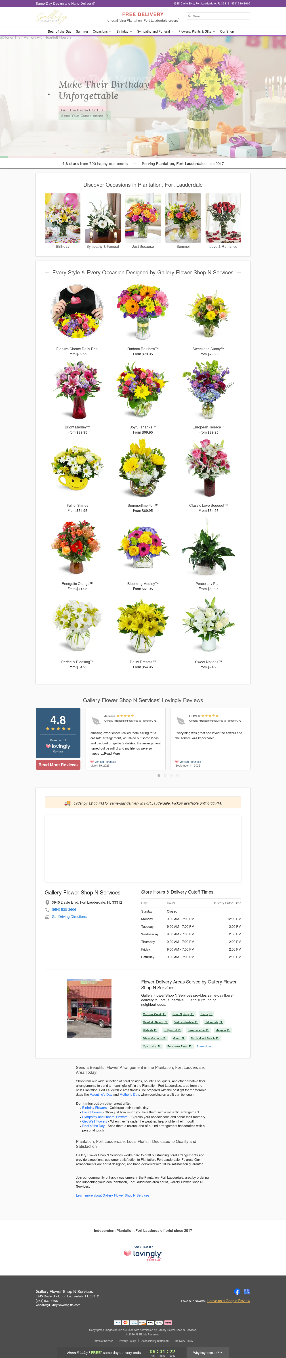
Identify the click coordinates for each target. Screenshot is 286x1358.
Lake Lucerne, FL (198, 1030)
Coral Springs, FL (183, 1014)
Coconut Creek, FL (154, 1014)
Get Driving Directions (69, 916)
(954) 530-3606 (64, 909)
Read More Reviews (58, 765)
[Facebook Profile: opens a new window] (237, 1291)
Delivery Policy (184, 1340)
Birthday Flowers (94, 1107)
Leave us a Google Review (228, 1300)
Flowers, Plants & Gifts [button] (195, 31)
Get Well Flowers (94, 1121)
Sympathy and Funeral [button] (154, 31)
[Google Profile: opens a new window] (247, 1291)
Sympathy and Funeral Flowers (105, 1116)
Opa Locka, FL (152, 1046)
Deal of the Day (60, 31)
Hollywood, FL (172, 1030)
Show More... (205, 1046)
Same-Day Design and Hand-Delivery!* (66, 3)
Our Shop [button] (227, 31)
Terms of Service (103, 1340)
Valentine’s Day (101, 1094)
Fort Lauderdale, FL (186, 1022)
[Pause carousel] (137, 146)
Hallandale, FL (214, 1022)
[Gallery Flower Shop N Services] (68, 17)
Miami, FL (179, 1038)
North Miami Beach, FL (205, 1038)
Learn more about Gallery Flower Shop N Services (112, 1195)
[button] (159, 775)
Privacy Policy (127, 1340)
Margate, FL (223, 1030)
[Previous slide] (49, 94)
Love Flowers (92, 1112)
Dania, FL (206, 1014)
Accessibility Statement (155, 1340)
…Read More (110, 753)
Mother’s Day (129, 1094)
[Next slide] (237, 94)
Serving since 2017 (183, 163)
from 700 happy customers (95, 163)
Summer (82, 31)
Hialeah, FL (150, 1030)
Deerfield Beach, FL (155, 1022)
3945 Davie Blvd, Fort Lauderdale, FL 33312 (67, 1296)
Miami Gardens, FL (154, 1038)
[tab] (142, 146)
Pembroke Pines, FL (179, 1046)
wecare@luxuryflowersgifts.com (58, 1305)
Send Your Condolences (82, 115)
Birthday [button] (122, 31)
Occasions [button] (101, 31)
